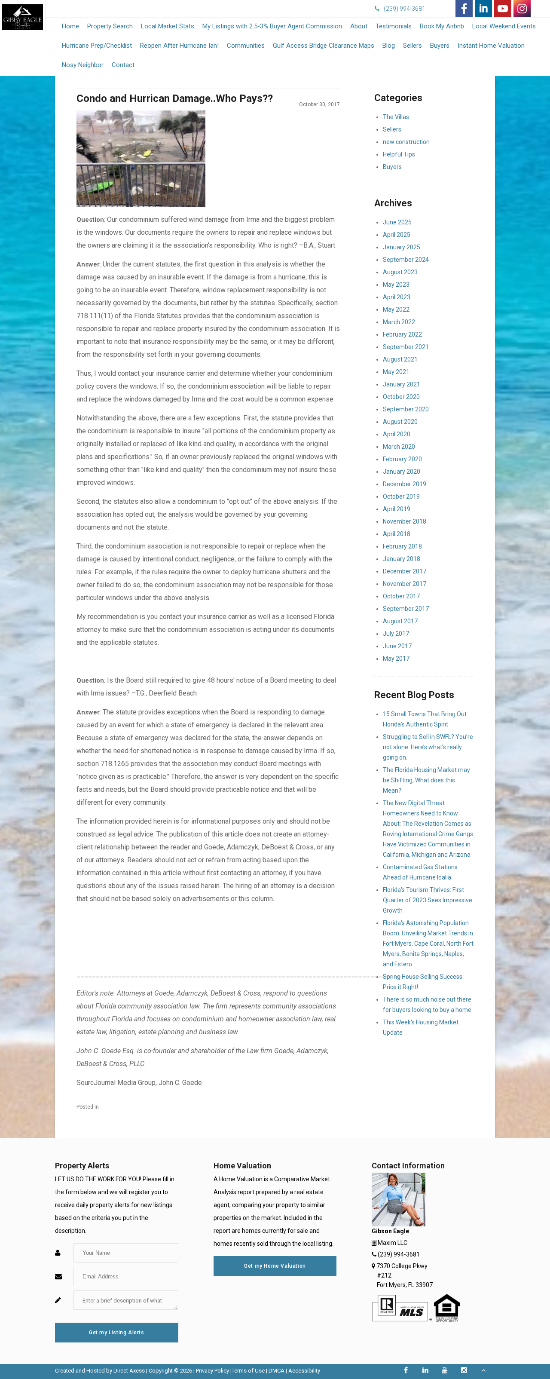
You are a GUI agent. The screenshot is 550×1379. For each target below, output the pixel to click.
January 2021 (401, 384)
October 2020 (401, 396)
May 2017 (396, 658)
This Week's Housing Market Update (420, 1027)
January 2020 (401, 471)
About (358, 26)
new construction (406, 141)
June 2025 (397, 222)
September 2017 (406, 608)
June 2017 (397, 646)
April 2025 (396, 234)
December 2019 (404, 484)
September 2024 (406, 259)
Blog (388, 45)
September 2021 (406, 346)
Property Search (110, 26)
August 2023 (400, 272)
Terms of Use (248, 1370)
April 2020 (396, 434)
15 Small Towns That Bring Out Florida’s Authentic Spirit (425, 719)
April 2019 (396, 509)
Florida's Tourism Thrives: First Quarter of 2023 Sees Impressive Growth (427, 900)
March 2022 (399, 322)
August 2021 (400, 359)
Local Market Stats (167, 26)
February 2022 (402, 334)
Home (70, 26)
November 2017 (404, 583)
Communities (246, 45)
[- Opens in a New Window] (464, 8)
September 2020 (406, 409)
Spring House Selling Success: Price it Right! (423, 981)
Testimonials (394, 28)
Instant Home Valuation (491, 45)
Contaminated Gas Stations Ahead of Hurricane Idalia (420, 872)
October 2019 (401, 496)
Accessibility (304, 1370)
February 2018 (402, 546)
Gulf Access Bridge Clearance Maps (323, 45)
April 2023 (396, 297)
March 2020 (399, 446)
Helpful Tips (399, 154)
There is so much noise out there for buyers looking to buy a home (427, 1004)
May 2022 (396, 309)
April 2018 (396, 533)
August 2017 (400, 621)
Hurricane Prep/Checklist (97, 45)
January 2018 (401, 558)
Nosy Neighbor (83, 65)
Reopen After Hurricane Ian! (179, 45)
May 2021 (396, 371)
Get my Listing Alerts (116, 1333)
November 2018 (404, 521)
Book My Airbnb (442, 26)
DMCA (276, 1370)
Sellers (412, 45)
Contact (123, 65)
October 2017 (401, 596)
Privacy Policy (212, 1370)
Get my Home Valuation (275, 1266)
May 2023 (396, 284)
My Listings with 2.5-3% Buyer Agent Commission (272, 26)
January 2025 (401, 247)
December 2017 (404, 571)
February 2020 (402, 459)
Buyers (439, 45)
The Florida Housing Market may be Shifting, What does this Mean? (426, 780)
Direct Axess (129, 1370)
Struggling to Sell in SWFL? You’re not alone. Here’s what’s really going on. (428, 747)
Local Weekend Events (504, 26)
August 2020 (400, 421)
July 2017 (396, 633)
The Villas (396, 116)
